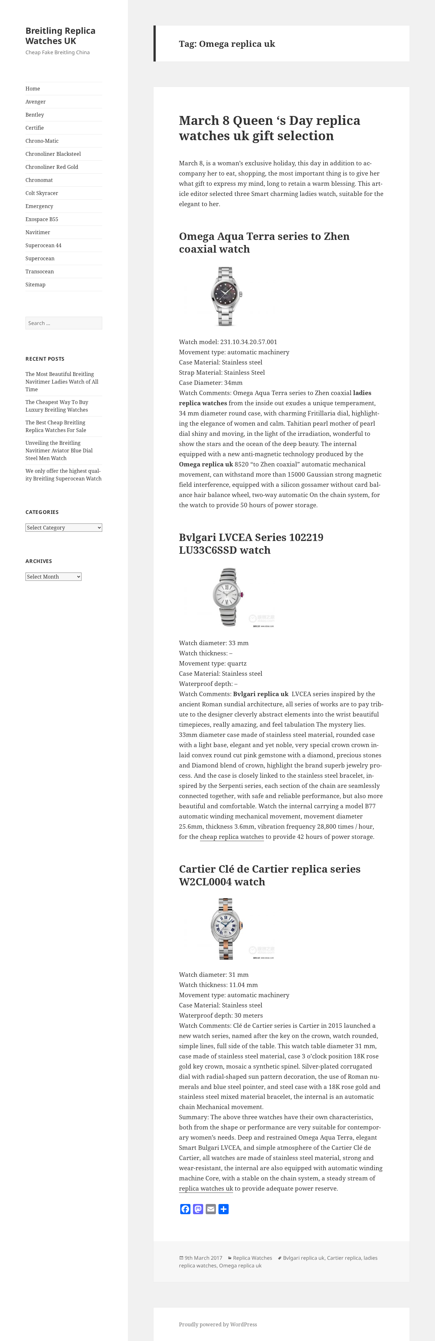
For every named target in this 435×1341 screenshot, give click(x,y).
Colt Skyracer (41, 193)
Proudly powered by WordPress (218, 1324)
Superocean (39, 258)
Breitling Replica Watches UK (60, 36)
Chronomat (39, 180)
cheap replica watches (232, 837)
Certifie (34, 127)
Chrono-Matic (42, 140)
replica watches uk (206, 1188)
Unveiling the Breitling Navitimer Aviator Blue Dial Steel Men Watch (59, 450)
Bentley (34, 114)
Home (32, 88)
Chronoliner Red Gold (51, 166)
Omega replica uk (240, 1265)
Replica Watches (252, 1257)
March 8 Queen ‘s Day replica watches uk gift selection (269, 128)
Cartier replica (344, 1257)
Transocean (39, 271)
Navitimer (37, 232)
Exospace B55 (41, 219)
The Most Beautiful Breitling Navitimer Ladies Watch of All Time (61, 382)
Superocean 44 (43, 245)
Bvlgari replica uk (303, 1257)
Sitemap (35, 284)
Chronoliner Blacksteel (53, 153)
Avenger (35, 101)
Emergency (39, 206)
